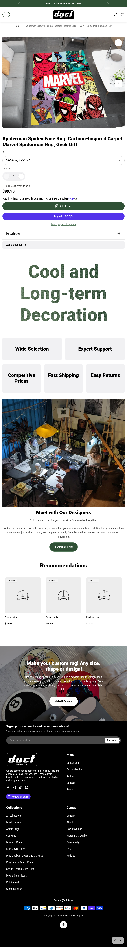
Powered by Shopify (73, 915)
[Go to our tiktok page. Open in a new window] (20, 787)
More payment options (63, 224)
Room (70, 789)
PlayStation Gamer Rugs (19, 862)
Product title (11, 617)
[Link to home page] (21, 760)
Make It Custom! (64, 701)
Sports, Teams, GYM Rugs (20, 868)
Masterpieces (13, 822)
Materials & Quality (77, 835)
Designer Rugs (14, 842)
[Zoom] (118, 42)
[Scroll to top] (63, 924)
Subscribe (112, 740)
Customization (75, 769)
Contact (71, 782)
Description (13, 233)
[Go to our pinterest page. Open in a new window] (26, 787)
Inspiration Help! (63, 547)
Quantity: (7, 168)
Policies (71, 855)
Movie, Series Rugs (16, 875)
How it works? (74, 829)
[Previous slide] (19, 4)
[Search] (115, 14)
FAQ (69, 848)
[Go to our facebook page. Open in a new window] (8, 787)
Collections (73, 762)
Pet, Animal (12, 882)
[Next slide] (108, 4)
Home (18, 25)
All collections (13, 815)
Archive (71, 776)
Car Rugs (11, 835)
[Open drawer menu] (6, 14)
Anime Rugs (12, 829)
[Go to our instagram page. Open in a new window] (14, 787)
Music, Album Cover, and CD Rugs (24, 855)
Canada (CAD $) (62, 900)
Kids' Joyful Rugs (15, 848)
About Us (72, 822)
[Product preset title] (23, 595)
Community (73, 842)
